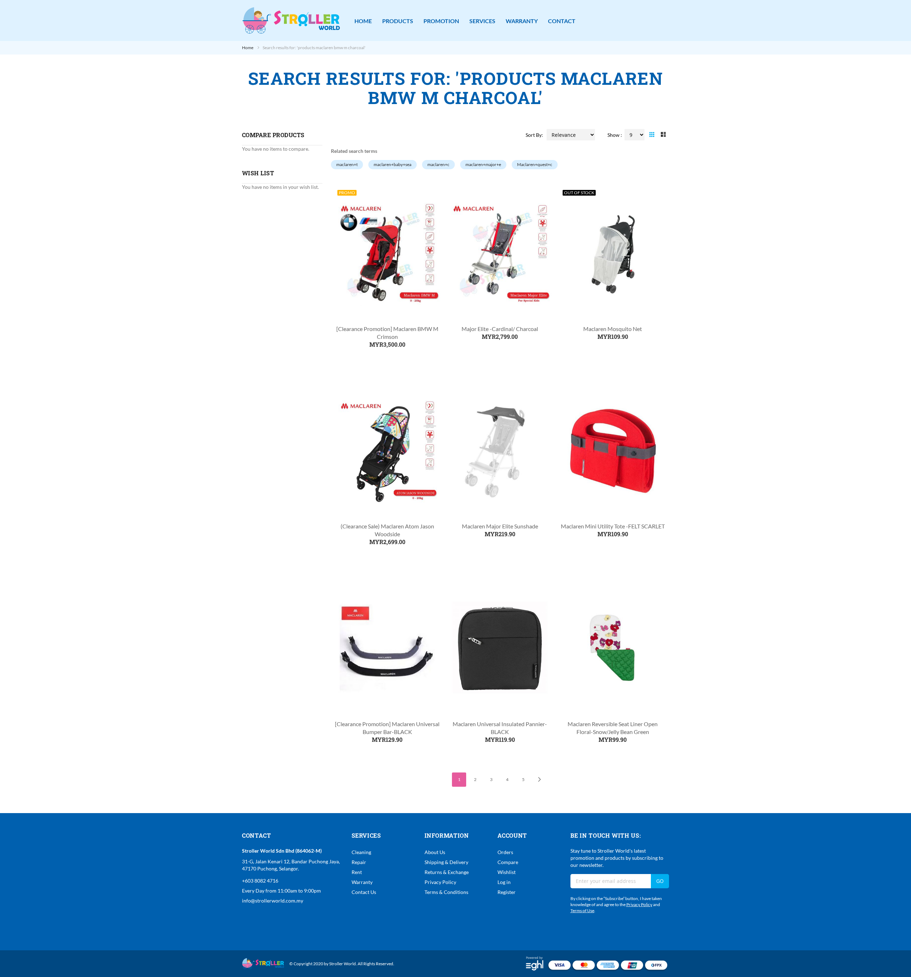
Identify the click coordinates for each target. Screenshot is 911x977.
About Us (435, 852)
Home (248, 47)
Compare (507, 862)
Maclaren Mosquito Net (612, 328)
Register (506, 892)
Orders (505, 852)
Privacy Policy (440, 882)
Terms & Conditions (446, 892)
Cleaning (361, 852)
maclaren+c (438, 164)
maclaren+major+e (483, 164)
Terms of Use (582, 910)
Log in (504, 882)
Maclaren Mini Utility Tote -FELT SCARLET (613, 526)
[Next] (539, 779)
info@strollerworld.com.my (272, 901)
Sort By (534, 135)
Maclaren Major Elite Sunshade (500, 526)
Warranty (362, 882)
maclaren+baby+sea (392, 164)
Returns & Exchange (447, 872)
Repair (359, 862)
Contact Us (364, 892)
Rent (357, 872)
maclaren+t (347, 164)
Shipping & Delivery (446, 862)
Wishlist (506, 872)
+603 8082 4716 (260, 881)
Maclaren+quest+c (534, 164)
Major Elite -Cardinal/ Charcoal (500, 328)
